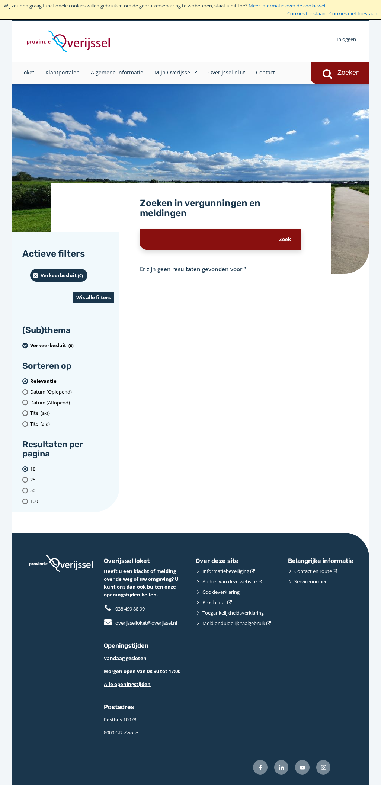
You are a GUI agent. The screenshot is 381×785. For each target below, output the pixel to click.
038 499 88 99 (130, 608)
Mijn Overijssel (173, 72)
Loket (27, 72)
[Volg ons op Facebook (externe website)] (260, 767)
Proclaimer (214, 602)
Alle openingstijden (127, 684)
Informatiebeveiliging (225, 571)
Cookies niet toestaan (353, 13)
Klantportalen (62, 72)
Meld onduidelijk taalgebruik (233, 623)
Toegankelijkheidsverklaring (233, 612)
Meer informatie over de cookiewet (287, 5)
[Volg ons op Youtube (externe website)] (302, 767)
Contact (265, 72)
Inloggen (346, 39)
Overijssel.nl (223, 72)
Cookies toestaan (306, 13)
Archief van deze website (229, 581)
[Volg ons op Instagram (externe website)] (323, 767)
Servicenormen (311, 581)
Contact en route (313, 571)
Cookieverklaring (221, 592)
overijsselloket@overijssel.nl (140, 622)
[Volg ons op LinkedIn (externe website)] (281, 767)
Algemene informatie (117, 72)
